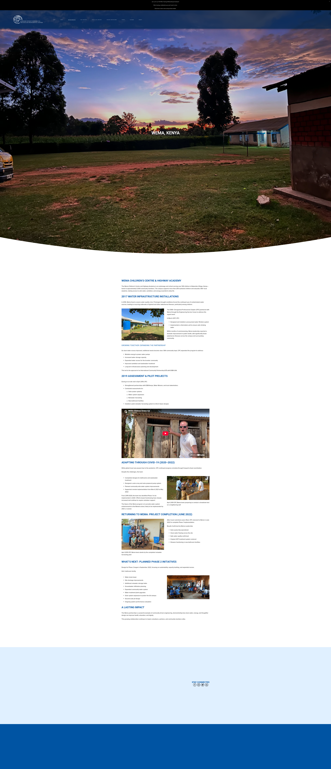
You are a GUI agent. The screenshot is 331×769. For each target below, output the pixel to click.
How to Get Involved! (97, 19)
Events (123, 19)
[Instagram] (198, 684)
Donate (140, 19)
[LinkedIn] (206, 684)
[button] (329, 1)
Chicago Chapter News (112, 19)
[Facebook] (194, 684)
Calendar (132, 19)
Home (54, 19)
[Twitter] (202, 684)
